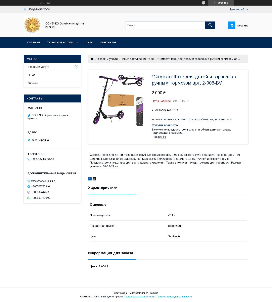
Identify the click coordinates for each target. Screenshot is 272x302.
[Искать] (210, 25)
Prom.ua (153, 293)
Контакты (108, 42)
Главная (33, 42)
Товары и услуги (60, 42)
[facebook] (90, 179)
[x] (94, 179)
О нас (88, 42)
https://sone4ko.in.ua (43, 180)
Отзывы (33, 83)
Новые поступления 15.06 (138, 58)
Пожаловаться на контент (139, 296)
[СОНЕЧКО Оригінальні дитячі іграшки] (32, 32)
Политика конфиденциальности (174, 296)
